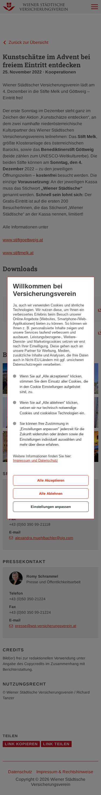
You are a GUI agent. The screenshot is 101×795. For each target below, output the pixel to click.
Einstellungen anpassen (51, 507)
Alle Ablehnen (50, 494)
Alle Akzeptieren (50, 480)
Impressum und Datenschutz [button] (35, 460)
